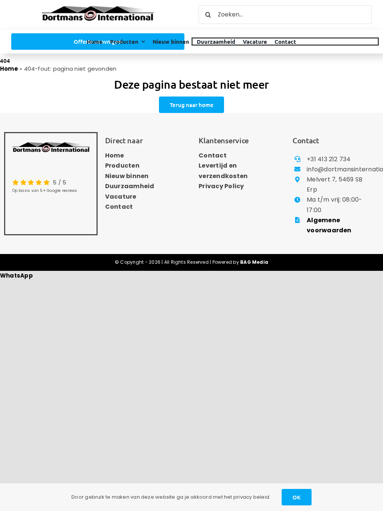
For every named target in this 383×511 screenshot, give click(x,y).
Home (9, 69)
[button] (16, 275)
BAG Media (254, 262)
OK (296, 497)
